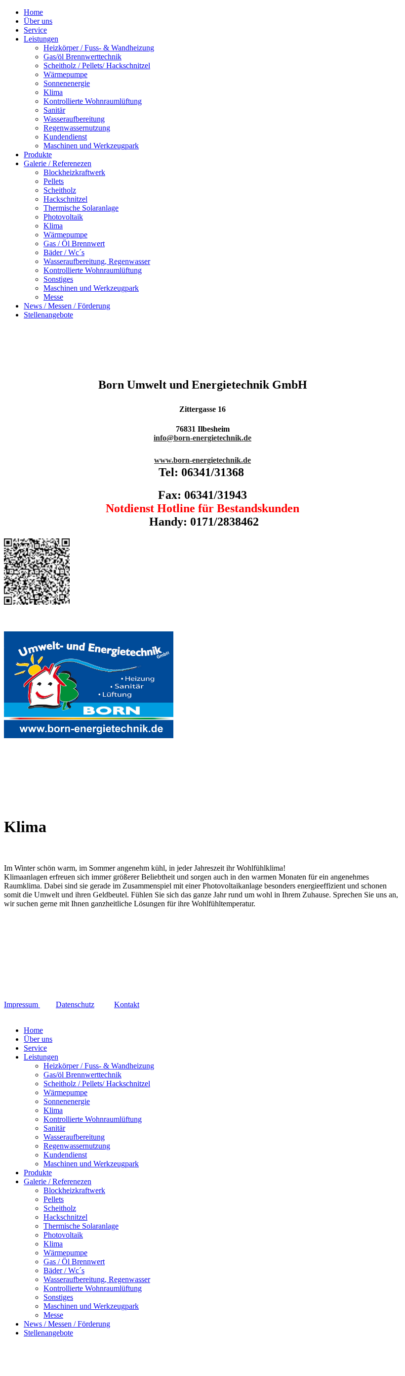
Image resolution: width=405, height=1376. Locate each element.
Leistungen (41, 39)
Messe (53, 297)
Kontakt (126, 1004)
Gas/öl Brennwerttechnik (82, 56)
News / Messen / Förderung (67, 306)
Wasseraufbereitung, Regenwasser (96, 261)
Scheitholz (59, 190)
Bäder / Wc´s (63, 252)
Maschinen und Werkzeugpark (91, 145)
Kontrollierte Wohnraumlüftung (92, 101)
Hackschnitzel (65, 199)
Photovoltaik (63, 217)
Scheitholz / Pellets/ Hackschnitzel (96, 65)
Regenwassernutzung (76, 128)
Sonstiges (58, 279)
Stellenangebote (48, 315)
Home (33, 12)
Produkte (38, 154)
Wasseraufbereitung (74, 119)
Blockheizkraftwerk (74, 172)
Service (35, 30)
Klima (53, 92)
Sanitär (54, 110)
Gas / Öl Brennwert (74, 243)
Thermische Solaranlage (81, 208)
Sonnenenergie (66, 83)
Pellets (53, 181)
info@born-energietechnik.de (202, 438)
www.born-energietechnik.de (202, 460)
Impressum (22, 1004)
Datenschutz (75, 1004)
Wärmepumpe (65, 74)
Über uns (38, 21)
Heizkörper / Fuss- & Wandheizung (98, 48)
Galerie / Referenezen (57, 163)
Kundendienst (65, 137)
